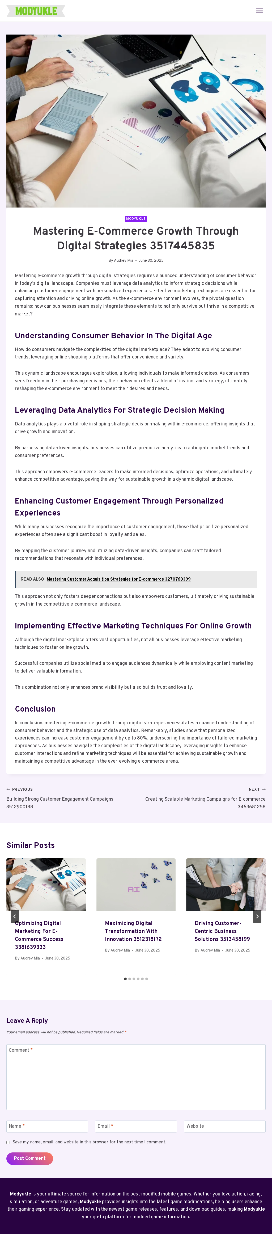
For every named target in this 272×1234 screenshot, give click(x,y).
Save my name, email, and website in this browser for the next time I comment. (89, 1142)
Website (195, 1126)
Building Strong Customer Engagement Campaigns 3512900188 (59, 798)
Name (17, 1126)
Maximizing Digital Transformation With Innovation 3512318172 (133, 931)
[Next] (257, 916)
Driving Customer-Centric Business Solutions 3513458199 (222, 931)
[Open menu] (259, 10)
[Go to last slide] (15, 916)
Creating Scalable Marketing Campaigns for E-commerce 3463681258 (205, 798)
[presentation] (46, 884)
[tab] (125, 979)
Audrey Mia (123, 260)
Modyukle (136, 219)
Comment (21, 1050)
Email (105, 1126)
